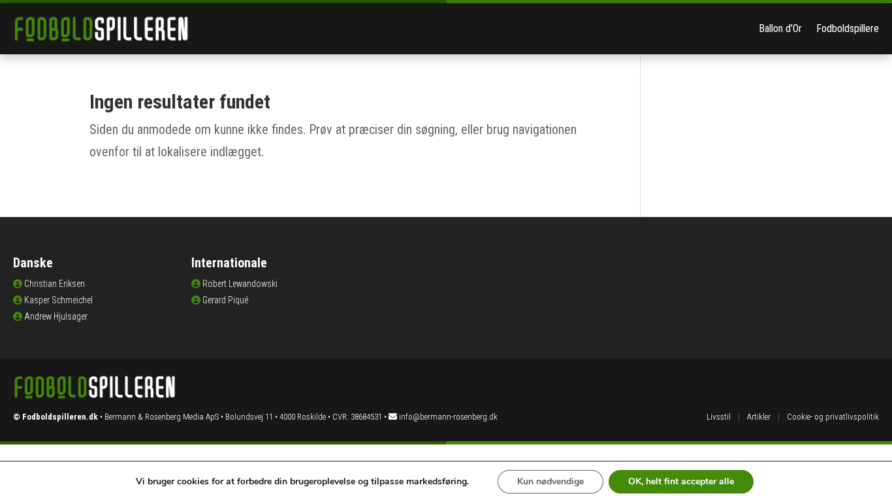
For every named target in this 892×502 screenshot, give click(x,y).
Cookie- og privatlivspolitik (833, 417)
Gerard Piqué (225, 300)
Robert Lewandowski (240, 283)
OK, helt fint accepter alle (681, 481)
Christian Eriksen (54, 283)
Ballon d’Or (780, 28)
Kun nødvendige (550, 481)
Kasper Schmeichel (58, 300)
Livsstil (719, 417)
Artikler (759, 417)
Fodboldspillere (847, 28)
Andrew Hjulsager (56, 316)
